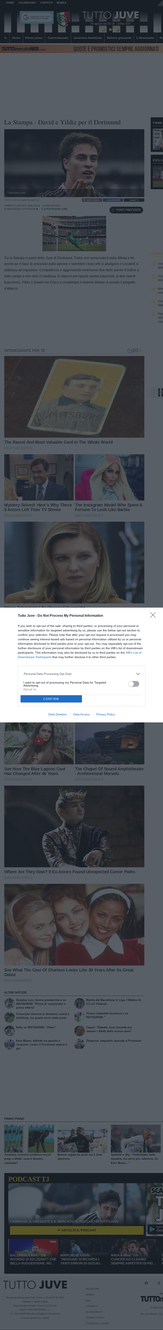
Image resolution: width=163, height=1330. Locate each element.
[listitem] (81, 674)
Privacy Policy (105, 714)
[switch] (133, 684)
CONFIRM (51, 699)
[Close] (154, 616)
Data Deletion (57, 714)
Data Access (81, 714)
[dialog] (81, 665)
